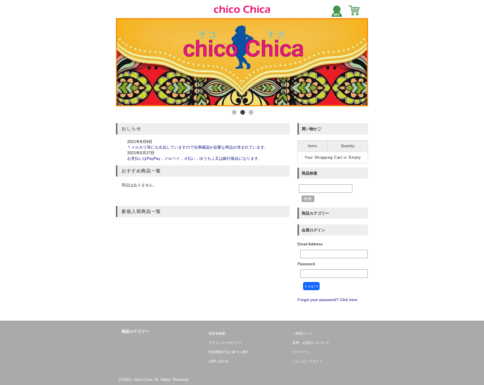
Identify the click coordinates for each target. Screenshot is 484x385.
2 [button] (242, 112)
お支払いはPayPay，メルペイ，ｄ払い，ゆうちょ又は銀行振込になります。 (194, 158)
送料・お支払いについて (310, 343)
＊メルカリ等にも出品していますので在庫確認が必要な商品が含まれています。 (205, 147)
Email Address (310, 244)
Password (306, 264)
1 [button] (233, 112)
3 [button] (250, 112)
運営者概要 (216, 333)
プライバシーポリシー (225, 343)
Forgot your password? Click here (327, 299)
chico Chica (142, 379)
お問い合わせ (218, 361)
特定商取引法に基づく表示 (228, 352)
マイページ (300, 352)
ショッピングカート (307, 361)
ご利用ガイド (302, 333)
